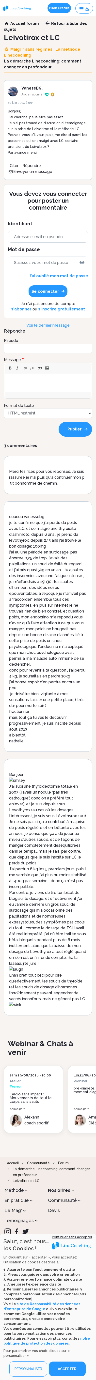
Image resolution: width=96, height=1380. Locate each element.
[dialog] (48, 1307)
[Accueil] (17, 8)
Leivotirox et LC (26, 1181)
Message (12, 359)
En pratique (16, 1200)
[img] (82, 262)
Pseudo (11, 340)
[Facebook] (16, 1231)
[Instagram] (7, 1231)
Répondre (31, 165)
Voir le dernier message (48, 325)
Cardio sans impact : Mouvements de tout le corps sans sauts (31, 1098)
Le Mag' (13, 1210)
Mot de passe (24, 249)
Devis (54, 1210)
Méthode (14, 1190)
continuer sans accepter (72, 1237)
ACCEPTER (67, 1369)
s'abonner (21, 309)
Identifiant (20, 224)
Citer (14, 165)
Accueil (13, 1163)
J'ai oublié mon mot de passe (58, 276)
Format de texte (19, 405)
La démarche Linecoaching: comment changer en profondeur (51, 1172)
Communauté (38, 1163)
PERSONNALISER (28, 1369)
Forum (63, 1163)
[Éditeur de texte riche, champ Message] (48, 382)
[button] (10, 368)
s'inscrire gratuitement (61, 309)
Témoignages (19, 1220)
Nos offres (59, 1190)
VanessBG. (32, 88)
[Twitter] (25, 1231)
